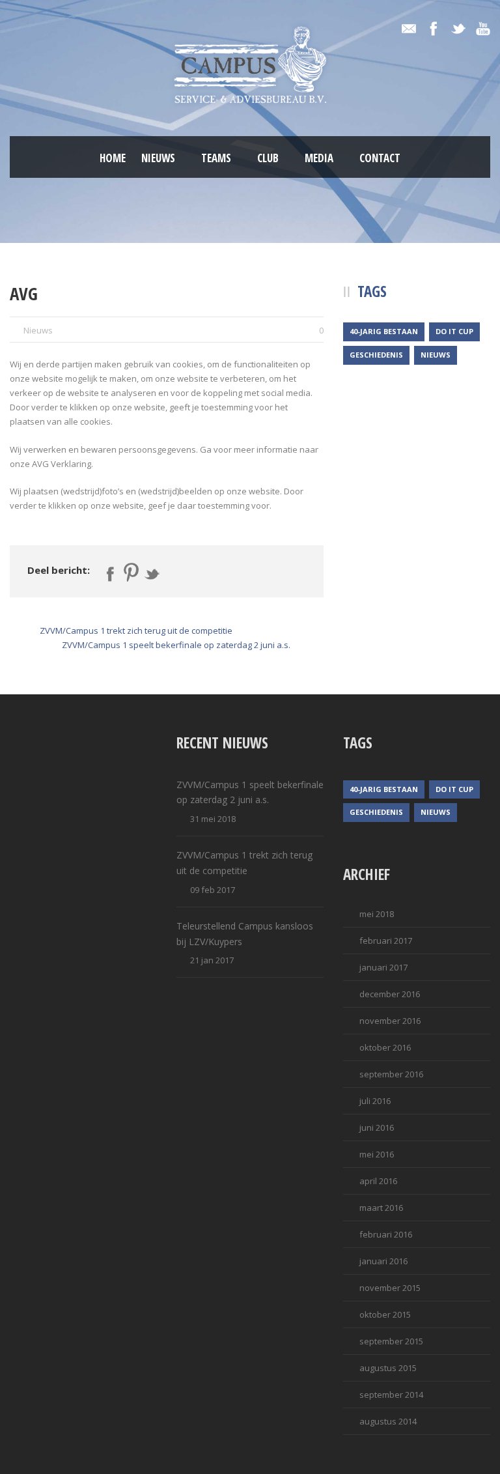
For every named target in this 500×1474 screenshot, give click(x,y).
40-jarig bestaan (384, 331)
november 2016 (390, 1021)
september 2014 (391, 1394)
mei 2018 (376, 914)
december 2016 (389, 994)
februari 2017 (385, 940)
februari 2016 (385, 1234)
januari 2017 (383, 967)
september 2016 (391, 1074)
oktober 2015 (385, 1314)
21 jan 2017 (212, 960)
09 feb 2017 (212, 890)
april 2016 (378, 1181)
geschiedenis (376, 355)
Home (113, 157)
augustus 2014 (388, 1421)
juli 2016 (375, 1101)
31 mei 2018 (213, 819)
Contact (379, 157)
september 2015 (391, 1341)
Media (319, 157)
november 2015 (390, 1288)
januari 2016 (383, 1261)
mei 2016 (376, 1154)
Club (268, 157)
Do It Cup (454, 331)
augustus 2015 (388, 1368)
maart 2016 (381, 1207)
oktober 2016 (385, 1047)
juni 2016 (376, 1127)
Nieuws (158, 157)
